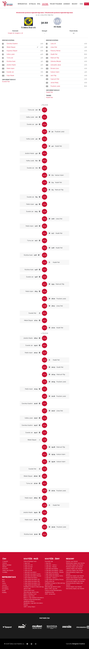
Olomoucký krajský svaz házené (75, 581)
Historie (4, 563)
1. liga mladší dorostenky (52, 574)
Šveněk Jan (10, 72)
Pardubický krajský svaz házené (75, 576)
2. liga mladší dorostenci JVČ (32, 583)
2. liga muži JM (28, 568)
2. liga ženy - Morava (50, 566)
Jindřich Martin (11, 65)
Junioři (4, 583)
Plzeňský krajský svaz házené (74, 566)
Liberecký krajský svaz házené (74, 570)
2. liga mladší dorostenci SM (32, 581)
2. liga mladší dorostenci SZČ (32, 585)
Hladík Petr (53, 54)
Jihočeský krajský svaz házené (74, 565)
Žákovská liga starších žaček (53, 586)
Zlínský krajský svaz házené (74, 586)
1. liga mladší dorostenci (30, 577)
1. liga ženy (48, 563)
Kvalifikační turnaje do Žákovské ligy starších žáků (34, 587)
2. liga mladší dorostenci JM (31, 579)
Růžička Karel (11, 61)
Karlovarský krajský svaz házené (75, 588)
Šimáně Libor (54, 68)
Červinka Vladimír (12, 43)
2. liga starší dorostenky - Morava (54, 572)
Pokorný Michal (55, 51)
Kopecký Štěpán (12, 51)
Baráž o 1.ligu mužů (29, 596)
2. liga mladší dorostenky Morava (54, 579)
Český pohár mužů (29, 590)
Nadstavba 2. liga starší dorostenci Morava (33, 604)
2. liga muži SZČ (28, 566)
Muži (3, 579)
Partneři (4, 566)
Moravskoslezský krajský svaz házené (74, 584)
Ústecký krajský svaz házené (74, 568)
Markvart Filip (54, 58)
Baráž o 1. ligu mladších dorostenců (34, 597)
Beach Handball (6, 565)
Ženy (3, 581)
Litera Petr (53, 47)
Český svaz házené (7, 570)
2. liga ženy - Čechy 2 (51, 577)
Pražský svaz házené (72, 561)
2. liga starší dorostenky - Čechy (54, 570)
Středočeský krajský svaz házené (75, 563)
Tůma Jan (10, 58)
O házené (5, 561)
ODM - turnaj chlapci (29, 606)
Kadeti (4, 590)
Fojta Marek (10, 75)
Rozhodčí (5, 568)
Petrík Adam (10, 68)
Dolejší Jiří (11, 33)
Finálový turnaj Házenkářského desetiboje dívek (53, 591)
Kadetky (4, 592)
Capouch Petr (54, 79)
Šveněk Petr (6, 81)
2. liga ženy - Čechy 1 (51, 565)
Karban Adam (54, 72)
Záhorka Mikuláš (55, 61)
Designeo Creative (78, 644)
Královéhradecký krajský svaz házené (74, 573)
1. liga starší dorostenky (51, 568)
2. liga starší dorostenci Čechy (32, 574)
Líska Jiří (53, 43)
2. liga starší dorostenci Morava (32, 576)
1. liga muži (27, 563)
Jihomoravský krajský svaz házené (75, 579)
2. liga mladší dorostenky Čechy (54, 576)
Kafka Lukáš (11, 54)
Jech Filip (53, 75)
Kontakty (4, 572)
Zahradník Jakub (55, 65)
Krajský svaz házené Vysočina (74, 577)
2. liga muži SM (28, 570)
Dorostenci (5, 587)
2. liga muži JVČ (28, 565)
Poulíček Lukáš (55, 86)
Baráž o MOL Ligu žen (51, 588)
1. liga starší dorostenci (30, 572)
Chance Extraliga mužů (30, 561)
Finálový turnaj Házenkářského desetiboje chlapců (32, 600)
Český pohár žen (49, 581)
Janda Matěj (54, 82)
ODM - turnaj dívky (50, 594)
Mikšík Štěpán (11, 47)
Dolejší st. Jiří (19, 33)
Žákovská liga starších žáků (31, 592)
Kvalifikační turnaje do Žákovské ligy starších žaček (55, 584)
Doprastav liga (49, 561)
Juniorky (4, 585)
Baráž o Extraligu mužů (30, 594)
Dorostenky (5, 589)
